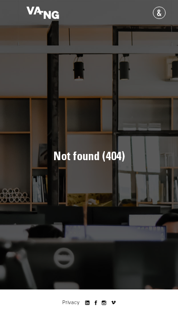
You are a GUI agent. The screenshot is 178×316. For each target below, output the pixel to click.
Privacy (71, 302)
